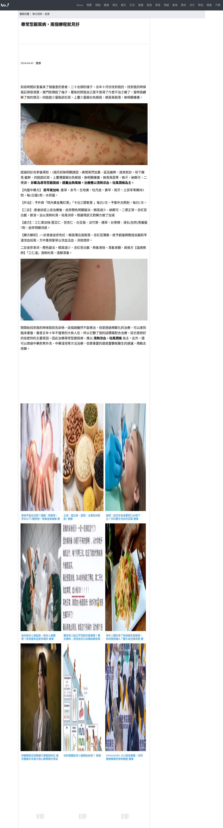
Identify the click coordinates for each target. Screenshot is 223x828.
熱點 (98, 5)
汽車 (217, 5)
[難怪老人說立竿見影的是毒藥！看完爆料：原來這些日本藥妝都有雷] (83, 631)
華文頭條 (37, 14)
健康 (106, 5)
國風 (209, 5)
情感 (166, 5)
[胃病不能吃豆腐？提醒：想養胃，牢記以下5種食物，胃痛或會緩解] (41, 511)
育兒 (115, 5)
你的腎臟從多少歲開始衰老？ (79, 755)
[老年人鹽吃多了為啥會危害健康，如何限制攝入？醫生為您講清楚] (125, 631)
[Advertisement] (84, 377)
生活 (132, 5)
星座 (175, 5)
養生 (123, 5)
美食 (157, 5)
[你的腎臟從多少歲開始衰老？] (83, 751)
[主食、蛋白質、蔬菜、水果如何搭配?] (83, 511)
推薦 (89, 5)
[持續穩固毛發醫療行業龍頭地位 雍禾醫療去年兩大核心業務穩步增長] (41, 751)
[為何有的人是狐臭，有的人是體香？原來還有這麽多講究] (41, 631)
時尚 (200, 5)
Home (80, 5)
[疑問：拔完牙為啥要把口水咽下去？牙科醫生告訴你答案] (125, 511)
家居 (149, 5)
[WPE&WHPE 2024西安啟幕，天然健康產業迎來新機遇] (125, 751)
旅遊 (140, 5)
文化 (192, 5)
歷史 (183, 5)
